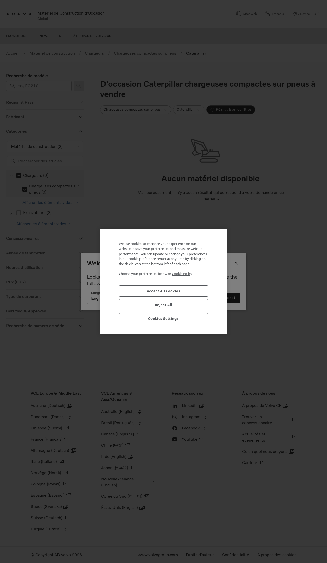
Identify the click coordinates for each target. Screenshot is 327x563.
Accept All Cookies (163, 291)
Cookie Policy (182, 273)
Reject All (163, 305)
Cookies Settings (163, 318)
